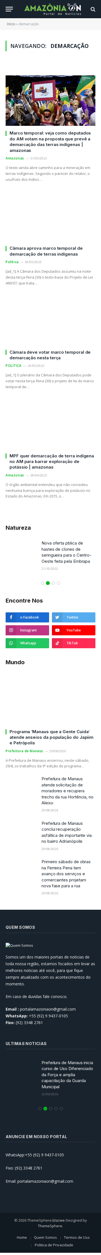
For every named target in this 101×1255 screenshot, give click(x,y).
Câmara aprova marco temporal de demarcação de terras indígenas (46, 251)
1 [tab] (42, 583)
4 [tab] (58, 583)
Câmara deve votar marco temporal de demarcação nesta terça (50, 354)
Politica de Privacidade (54, 1244)
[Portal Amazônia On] (53, 9)
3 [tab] (53, 583)
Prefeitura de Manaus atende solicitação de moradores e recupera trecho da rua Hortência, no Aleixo (67, 790)
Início (11, 24)
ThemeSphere (50, 1225)
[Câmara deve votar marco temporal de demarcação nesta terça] (50, 320)
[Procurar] (92, 9)
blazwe (58, 1220)
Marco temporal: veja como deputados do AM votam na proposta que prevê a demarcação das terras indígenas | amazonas (50, 141)
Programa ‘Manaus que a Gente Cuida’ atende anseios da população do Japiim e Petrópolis (51, 737)
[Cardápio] (9, 9)
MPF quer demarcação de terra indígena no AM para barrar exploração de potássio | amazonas (52, 461)
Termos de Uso (77, 1237)
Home (22, 1237)
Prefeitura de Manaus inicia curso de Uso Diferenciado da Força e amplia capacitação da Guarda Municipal (67, 1074)
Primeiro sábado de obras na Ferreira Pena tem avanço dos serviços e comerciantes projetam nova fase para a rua (66, 873)
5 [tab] (61, 1108)
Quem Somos (45, 1237)
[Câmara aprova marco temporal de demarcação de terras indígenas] (50, 216)
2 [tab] (47, 583)
